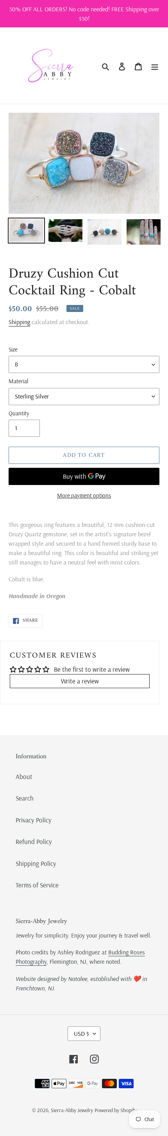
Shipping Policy (36, 863)
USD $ (81, 1033)
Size (13, 349)
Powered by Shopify (115, 1110)
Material (18, 381)
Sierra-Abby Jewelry (72, 1110)
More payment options (84, 495)
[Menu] (155, 66)
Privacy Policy (34, 820)
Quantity (19, 413)
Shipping (19, 322)
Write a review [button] (80, 681)
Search (25, 798)
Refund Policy (34, 841)
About (24, 776)
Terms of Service (37, 885)
